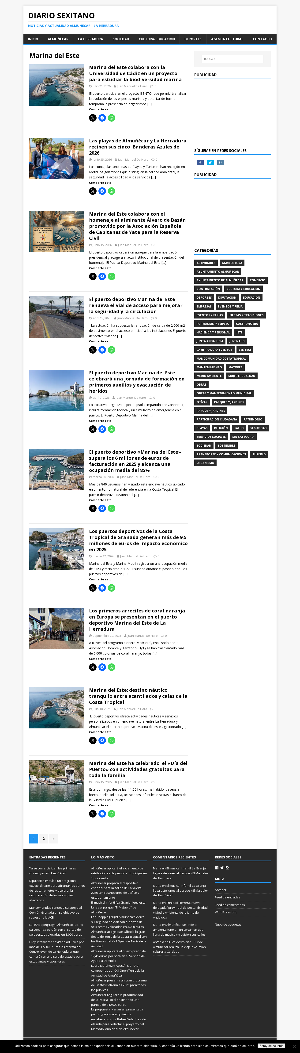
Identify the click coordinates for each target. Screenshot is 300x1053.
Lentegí (245, 350)
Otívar (202, 402)
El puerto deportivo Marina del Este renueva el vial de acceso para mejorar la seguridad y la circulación (136, 305)
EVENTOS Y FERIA (230, 306)
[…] (149, 104)
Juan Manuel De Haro (132, 86)
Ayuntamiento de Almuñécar (220, 280)
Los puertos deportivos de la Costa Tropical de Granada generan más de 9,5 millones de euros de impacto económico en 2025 (138, 540)
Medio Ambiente (209, 376)
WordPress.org (225, 912)
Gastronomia (247, 324)
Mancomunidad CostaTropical (221, 359)
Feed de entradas (227, 897)
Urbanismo (205, 463)
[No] (294, 1046)
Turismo (259, 454)
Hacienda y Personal (213, 332)
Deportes (193, 39)
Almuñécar (58, 39)
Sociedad (121, 39)
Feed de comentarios (230, 905)
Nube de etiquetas (228, 924)
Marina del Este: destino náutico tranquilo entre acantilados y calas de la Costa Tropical (138, 696)
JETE (239, 332)
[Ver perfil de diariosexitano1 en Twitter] (222, 868)
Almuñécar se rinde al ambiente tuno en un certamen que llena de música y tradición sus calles (179, 930)
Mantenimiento (209, 367)
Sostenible (226, 446)
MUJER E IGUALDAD (241, 376)
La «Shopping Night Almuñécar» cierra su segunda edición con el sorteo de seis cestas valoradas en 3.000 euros (56, 930)
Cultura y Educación (243, 289)
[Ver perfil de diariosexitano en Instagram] (227, 868)
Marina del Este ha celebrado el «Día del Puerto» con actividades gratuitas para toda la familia (138, 769)
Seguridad (258, 428)
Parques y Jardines (229, 402)
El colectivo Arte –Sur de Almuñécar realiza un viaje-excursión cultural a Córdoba (179, 947)
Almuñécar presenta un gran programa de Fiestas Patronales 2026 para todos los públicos (119, 985)
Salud (239, 428)
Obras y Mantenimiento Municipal (224, 393)
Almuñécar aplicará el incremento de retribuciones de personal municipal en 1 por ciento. (119, 873)
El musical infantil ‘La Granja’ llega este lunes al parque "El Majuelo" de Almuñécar (118, 907)
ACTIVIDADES (206, 263)
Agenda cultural (227, 39)
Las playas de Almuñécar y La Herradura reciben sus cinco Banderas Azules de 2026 (138, 147)
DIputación (227, 298)
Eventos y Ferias (210, 315)
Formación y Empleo (213, 324)
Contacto (262, 39)
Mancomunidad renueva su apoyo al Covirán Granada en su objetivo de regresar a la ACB (55, 912)
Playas (202, 428)
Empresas (204, 306)
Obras (201, 385)
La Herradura (90, 39)
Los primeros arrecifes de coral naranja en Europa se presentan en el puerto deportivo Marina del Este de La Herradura (137, 620)
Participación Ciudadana (217, 419)
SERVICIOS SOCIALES (211, 437)
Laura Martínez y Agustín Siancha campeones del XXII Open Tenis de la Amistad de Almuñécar (117, 970)
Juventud (237, 341)
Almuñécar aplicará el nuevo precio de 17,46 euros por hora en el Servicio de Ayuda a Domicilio (118, 956)
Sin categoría (243, 437)
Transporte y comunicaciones (221, 454)
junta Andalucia (210, 341)
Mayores (235, 367)
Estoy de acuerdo (271, 1046)
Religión (221, 428)
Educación (251, 298)
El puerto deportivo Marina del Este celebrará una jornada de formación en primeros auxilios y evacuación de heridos (137, 381)
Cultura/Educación (157, 39)
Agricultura (232, 263)
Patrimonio (253, 419)
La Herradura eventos (214, 350)
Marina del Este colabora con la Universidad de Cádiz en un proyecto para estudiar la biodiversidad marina (135, 73)
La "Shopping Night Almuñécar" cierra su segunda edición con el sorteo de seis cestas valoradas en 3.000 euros (118, 922)
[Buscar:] (232, 59)
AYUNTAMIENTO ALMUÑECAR (218, 272)
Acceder (220, 890)
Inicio (33, 39)
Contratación (208, 289)
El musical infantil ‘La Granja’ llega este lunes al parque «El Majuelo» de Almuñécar (180, 873)
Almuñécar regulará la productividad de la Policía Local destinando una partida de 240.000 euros (117, 1000)
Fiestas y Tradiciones (246, 315)
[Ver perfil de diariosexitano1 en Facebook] (217, 868)
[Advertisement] (232, 113)
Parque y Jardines (211, 411)
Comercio (257, 280)
